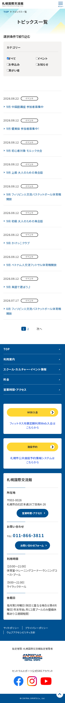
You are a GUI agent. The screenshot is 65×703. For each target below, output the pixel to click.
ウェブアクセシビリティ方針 (20, 632)
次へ (39, 329)
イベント (42, 58)
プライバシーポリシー (36, 628)
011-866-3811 (28, 535)
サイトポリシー (11, 628)
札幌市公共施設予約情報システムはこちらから (32, 460)
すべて (12, 58)
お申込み (14, 64)
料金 (6, 379)
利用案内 (9, 359)
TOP (6, 11)
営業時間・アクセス (15, 389)
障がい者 (14, 70)
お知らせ (42, 64)
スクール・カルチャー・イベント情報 (24, 369)
